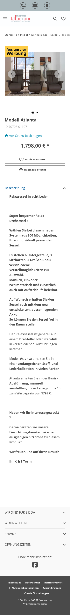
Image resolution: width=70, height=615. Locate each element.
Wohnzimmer (39, 34)
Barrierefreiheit (53, 582)
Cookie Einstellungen (36, 593)
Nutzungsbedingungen (25, 587)
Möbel (24, 34)
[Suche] (55, 19)
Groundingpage (52, 587)
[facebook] (35, 564)
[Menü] (5, 19)
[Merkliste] (63, 18)
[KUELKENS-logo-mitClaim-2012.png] (20, 19)
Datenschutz (32, 582)
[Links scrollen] (12, 74)
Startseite (11, 34)
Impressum (14, 582)
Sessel (54, 34)
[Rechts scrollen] (58, 74)
